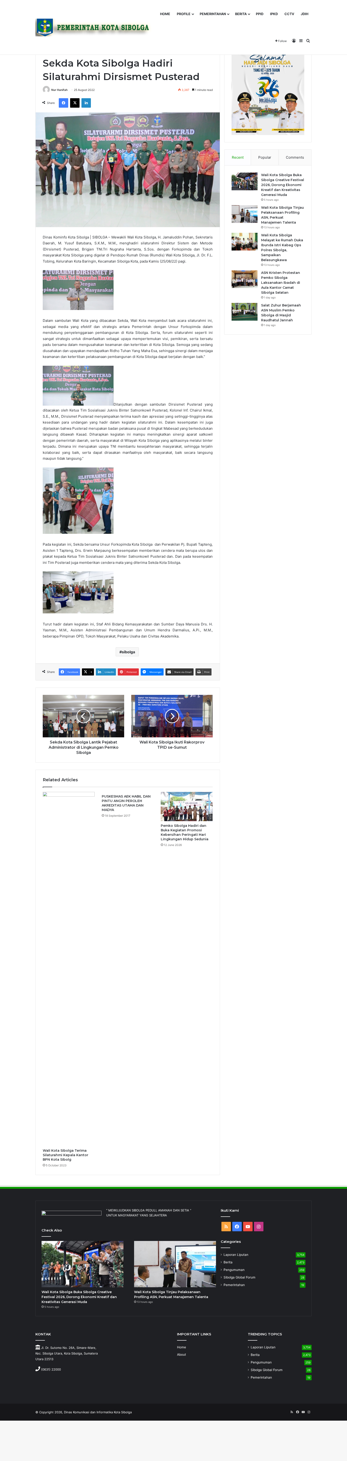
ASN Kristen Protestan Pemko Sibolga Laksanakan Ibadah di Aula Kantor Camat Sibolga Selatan (280, 283)
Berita (228, 1262)
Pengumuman (234, 1270)
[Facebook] (63, 103)
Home (181, 1347)
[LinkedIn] (86, 103)
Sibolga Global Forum (239, 1277)
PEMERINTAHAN (213, 14)
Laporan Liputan (236, 1255)
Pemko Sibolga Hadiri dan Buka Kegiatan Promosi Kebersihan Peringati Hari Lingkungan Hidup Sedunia (184, 832)
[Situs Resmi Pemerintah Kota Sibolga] (95, 27)
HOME (165, 14)
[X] (75, 103)
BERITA (241, 14)
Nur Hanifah (59, 90)
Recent (238, 157)
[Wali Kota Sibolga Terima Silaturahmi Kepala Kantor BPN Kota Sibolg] (69, 969)
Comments (295, 157)
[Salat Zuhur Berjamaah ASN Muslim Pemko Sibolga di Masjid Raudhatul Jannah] (245, 312)
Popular (264, 157)
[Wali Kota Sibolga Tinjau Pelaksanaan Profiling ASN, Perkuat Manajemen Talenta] (245, 214)
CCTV (289, 14)
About (181, 1354)
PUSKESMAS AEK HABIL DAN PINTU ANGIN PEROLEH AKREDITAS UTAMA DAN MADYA (126, 803)
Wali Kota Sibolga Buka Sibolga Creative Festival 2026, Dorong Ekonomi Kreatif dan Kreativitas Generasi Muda (282, 185)
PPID (259, 14)
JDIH (304, 14)
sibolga (128, 652)
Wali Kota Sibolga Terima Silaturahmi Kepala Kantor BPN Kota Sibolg (65, 1155)
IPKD (274, 14)
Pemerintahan (234, 1285)
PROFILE (183, 14)
